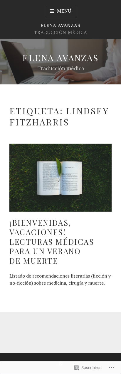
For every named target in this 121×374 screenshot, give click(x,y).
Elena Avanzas (60, 58)
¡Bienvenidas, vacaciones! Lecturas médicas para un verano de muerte (51, 241)
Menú (64, 11)
